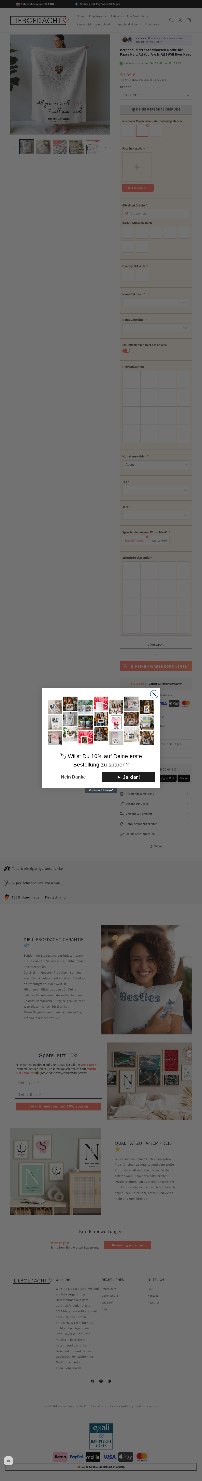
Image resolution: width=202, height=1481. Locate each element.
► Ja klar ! (129, 777)
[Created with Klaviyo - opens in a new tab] (101, 790)
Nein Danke (73, 777)
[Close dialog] (154, 694)
